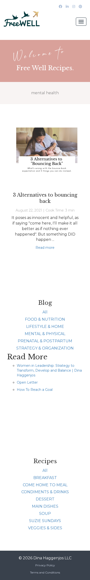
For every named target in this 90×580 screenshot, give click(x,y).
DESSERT (45, 499)
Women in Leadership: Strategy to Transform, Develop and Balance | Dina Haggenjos (49, 370)
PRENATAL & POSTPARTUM (45, 341)
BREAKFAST (45, 477)
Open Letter (27, 382)
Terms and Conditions (45, 572)
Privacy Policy (45, 565)
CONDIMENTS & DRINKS (45, 492)
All (45, 312)
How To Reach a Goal (35, 389)
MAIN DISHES (45, 506)
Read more (45, 247)
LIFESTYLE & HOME (45, 326)
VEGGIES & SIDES (45, 528)
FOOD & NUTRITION (45, 319)
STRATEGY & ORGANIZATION (45, 348)
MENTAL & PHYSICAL (45, 333)
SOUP (45, 513)
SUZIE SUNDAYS (45, 520)
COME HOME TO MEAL (45, 485)
